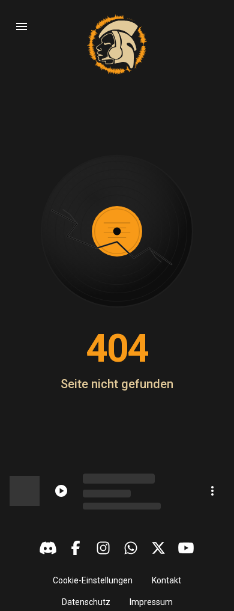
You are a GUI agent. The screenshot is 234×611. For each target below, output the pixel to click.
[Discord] (48, 548)
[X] (158, 548)
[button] (92, 580)
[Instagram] (103, 548)
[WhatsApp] (131, 548)
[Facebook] (75, 548)
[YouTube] (186, 548)
